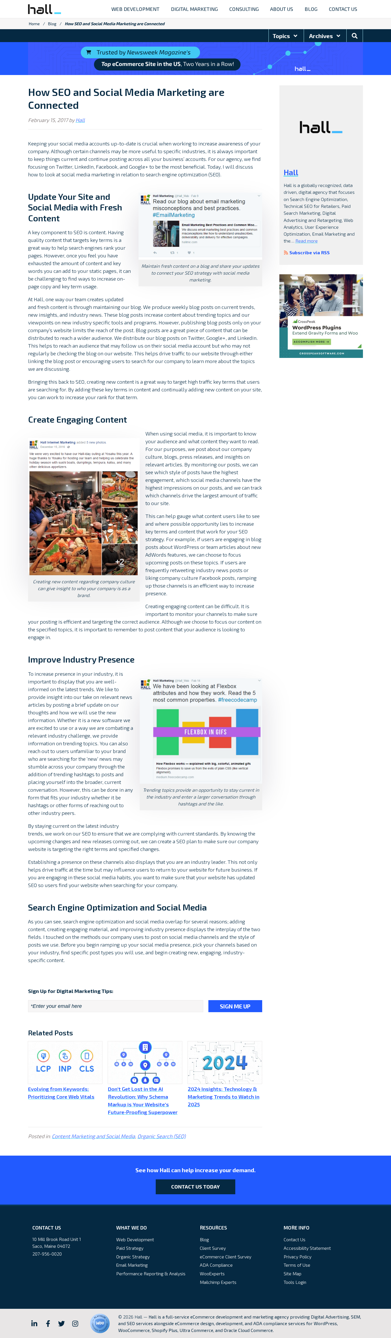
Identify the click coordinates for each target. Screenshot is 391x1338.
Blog (52, 23)
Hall (80, 120)
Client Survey (213, 1248)
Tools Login (295, 1282)
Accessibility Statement (307, 1248)
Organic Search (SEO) (161, 1136)
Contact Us (294, 1239)
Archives (321, 35)
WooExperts (212, 1273)
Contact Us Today (195, 1186)
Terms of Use (297, 1265)
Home (34, 23)
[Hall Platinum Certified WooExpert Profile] (100, 1323)
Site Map (292, 1273)
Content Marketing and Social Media (93, 1136)
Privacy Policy (297, 1256)
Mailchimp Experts (218, 1282)
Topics (281, 35)
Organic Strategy (133, 1256)
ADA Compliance (216, 1265)
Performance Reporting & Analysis (150, 1273)
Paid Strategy (129, 1248)
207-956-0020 (47, 1253)
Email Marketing (132, 1265)
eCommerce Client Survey (225, 1256)
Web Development (135, 1239)
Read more (306, 240)
